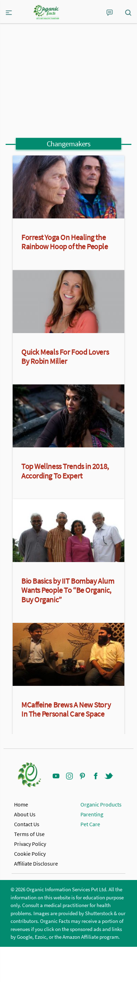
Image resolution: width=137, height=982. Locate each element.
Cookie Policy (30, 853)
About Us (24, 814)
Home (21, 804)
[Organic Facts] (46, 12)
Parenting (91, 814)
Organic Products (101, 804)
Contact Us (26, 824)
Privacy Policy (30, 843)
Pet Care (90, 824)
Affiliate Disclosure (36, 863)
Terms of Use (29, 833)
